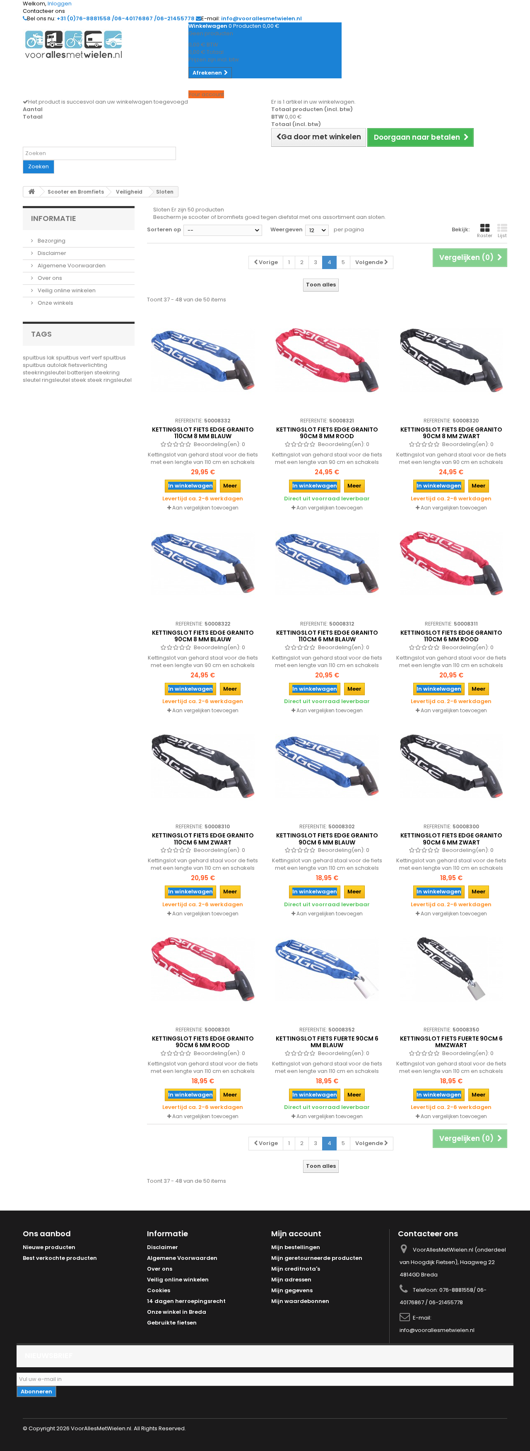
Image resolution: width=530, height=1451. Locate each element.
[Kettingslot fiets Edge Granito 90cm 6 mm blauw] (327, 766)
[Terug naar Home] (31, 192)
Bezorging (50, 241)
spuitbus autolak (45, 365)
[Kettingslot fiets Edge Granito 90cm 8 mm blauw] (203, 563)
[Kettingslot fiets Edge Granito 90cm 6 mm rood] (203, 969)
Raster (484, 235)
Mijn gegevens (292, 1290)
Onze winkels (54, 303)
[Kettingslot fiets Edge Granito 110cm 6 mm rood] (451, 563)
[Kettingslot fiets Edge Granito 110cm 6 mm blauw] (327, 563)
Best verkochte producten (60, 1258)
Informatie (53, 218)
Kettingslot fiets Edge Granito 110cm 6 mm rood (451, 635)
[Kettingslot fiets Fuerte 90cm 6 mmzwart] (451, 969)
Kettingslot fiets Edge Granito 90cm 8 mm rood (327, 432)
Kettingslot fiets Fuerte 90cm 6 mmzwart (451, 1041)
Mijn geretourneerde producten (316, 1258)
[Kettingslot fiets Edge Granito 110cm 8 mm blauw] (203, 360)
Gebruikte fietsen (172, 1323)
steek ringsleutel (109, 380)
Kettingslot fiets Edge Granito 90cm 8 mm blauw (203, 635)
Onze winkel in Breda (176, 1312)
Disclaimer (51, 253)
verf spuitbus (109, 358)
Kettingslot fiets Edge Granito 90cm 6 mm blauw (327, 838)
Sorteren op (164, 229)
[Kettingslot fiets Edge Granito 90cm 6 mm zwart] (451, 766)
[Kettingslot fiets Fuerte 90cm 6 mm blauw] (327, 969)
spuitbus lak (39, 358)
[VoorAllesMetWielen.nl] (99, 44)
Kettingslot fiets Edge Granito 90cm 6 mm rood (203, 1041)
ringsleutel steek (64, 380)
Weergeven (286, 229)
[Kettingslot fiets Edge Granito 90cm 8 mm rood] (327, 360)
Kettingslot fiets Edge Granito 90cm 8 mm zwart (451, 432)
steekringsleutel (45, 372)
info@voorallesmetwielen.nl (437, 1330)
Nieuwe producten (49, 1247)
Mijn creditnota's (295, 1269)
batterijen (80, 372)
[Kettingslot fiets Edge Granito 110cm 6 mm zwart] (203, 766)
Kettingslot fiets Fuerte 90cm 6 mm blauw (327, 1041)
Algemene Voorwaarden (71, 265)
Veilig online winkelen (66, 290)
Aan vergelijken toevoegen (205, 507)
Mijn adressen (291, 1280)
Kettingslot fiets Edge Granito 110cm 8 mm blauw (203, 432)
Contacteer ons (44, 11)
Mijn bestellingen (295, 1247)
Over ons (49, 278)
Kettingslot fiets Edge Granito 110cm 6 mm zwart (203, 838)
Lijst (502, 235)
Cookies (158, 1290)
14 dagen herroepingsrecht (186, 1301)
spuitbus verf (74, 358)
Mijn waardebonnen (300, 1301)
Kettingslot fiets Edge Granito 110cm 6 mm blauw (327, 635)
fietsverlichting (87, 365)
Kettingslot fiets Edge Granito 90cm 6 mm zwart (451, 838)
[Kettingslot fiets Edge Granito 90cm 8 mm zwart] (451, 360)
